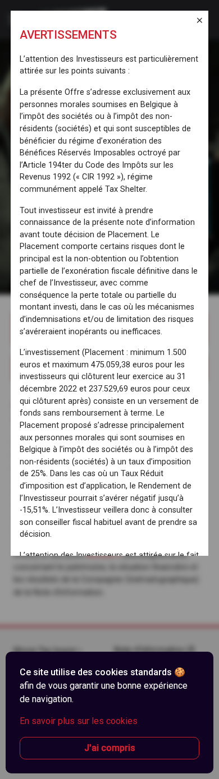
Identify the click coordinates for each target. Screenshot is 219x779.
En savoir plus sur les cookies (79, 721)
